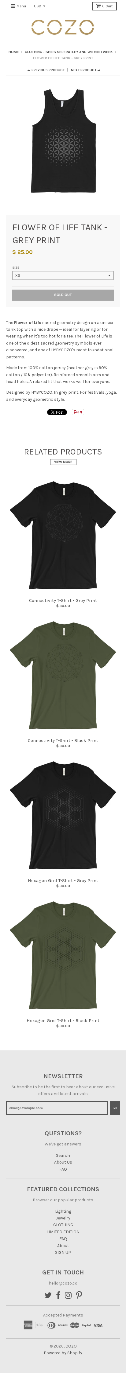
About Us (63, 1162)
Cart (107, 6)
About (63, 1245)
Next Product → (86, 70)
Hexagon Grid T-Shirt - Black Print (63, 1020)
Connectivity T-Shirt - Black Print (63, 740)
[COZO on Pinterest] (79, 1295)
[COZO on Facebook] (58, 1295)
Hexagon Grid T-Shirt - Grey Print (63, 880)
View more (63, 462)
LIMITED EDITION (63, 1232)
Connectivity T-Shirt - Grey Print (63, 600)
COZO (71, 1346)
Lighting (63, 1211)
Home (14, 52)
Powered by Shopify (63, 1352)
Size (15, 268)
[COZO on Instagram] (68, 1295)
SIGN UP (63, 1252)
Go (115, 1108)
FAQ (63, 1169)
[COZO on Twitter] (48, 1295)
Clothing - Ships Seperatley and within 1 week (69, 52)
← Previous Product (46, 70)
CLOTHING (63, 1224)
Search (63, 1155)
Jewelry (63, 1218)
